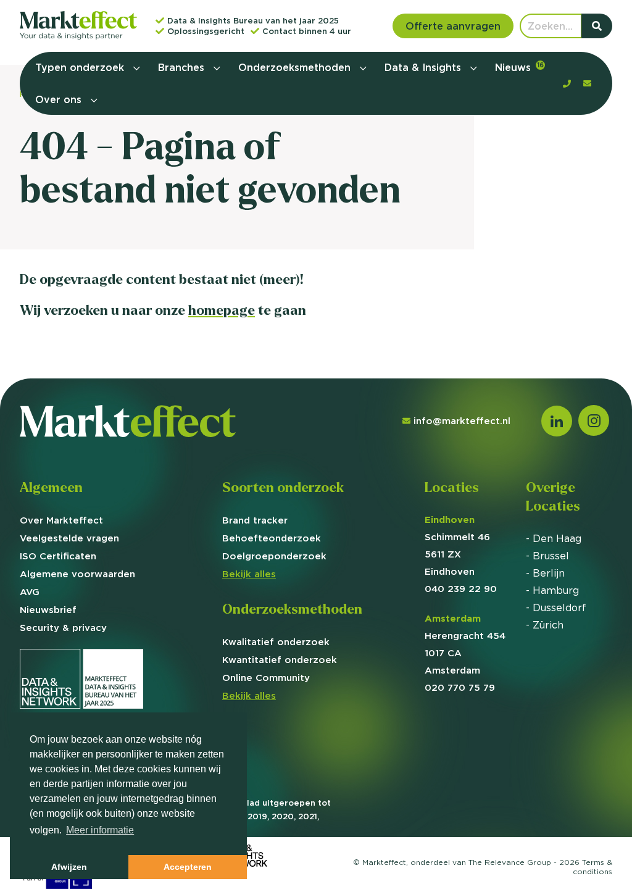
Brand (255, 520)
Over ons (60, 99)
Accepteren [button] (188, 867)
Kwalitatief (276, 642)
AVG (30, 592)
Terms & (592, 867)
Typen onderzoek (81, 67)
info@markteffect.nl (462, 421)
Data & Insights (424, 67)
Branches (182, 67)
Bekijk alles (249, 574)
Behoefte (271, 538)
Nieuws (519, 67)
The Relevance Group (509, 862)
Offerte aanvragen (453, 26)
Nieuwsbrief (48, 610)
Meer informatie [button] (100, 830)
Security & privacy (63, 627)
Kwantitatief (279, 660)
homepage (221, 310)
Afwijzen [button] (69, 867)
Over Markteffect (61, 520)
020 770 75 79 (460, 687)
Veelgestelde (69, 538)
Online (266, 677)
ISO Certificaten (58, 556)
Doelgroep (274, 556)
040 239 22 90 (461, 589)
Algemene (77, 574)
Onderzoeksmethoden (296, 67)
